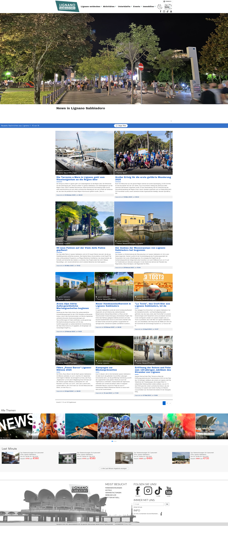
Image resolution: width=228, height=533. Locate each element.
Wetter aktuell (112, 497)
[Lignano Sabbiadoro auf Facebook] (161, 11)
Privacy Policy (127, 524)
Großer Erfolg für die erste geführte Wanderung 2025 (143, 178)
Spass (101, 438)
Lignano (199, 438)
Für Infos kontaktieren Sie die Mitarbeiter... (146, 513)
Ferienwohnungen (113, 488)
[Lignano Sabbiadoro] (80, 489)
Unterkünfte (124, 6)
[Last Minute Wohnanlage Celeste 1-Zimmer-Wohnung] (124, 458)
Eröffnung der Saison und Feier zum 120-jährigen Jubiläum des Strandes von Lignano (153, 369)
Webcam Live (110, 495)
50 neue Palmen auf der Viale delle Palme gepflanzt (80, 249)
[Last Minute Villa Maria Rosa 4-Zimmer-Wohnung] (67, 458)
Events (137, 6)
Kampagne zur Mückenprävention (106, 368)
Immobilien (149, 6)
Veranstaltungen (169, 438)
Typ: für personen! (31, 452)
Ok (167, 504)
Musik (35, 438)
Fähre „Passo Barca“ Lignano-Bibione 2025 (74, 368)
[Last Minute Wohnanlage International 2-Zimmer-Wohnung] (181, 458)
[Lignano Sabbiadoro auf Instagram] (164, 11)
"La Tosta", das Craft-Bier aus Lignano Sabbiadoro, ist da (152, 305)
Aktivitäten (109, 6)
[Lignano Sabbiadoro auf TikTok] (168, 11)
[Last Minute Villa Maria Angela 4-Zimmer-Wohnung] (10, 458)
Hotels (108, 490)
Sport (68, 438)
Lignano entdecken (91, 6)
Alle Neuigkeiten (5, 438)
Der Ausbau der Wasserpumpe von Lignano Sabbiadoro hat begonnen (140, 249)
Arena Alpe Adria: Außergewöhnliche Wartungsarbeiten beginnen (72, 306)
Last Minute (109, 468)
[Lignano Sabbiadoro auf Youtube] (171, 11)
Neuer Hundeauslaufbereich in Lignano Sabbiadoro (113, 305)
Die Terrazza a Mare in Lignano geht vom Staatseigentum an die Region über (80, 178)
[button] (112, 441)
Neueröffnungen (137, 438)
